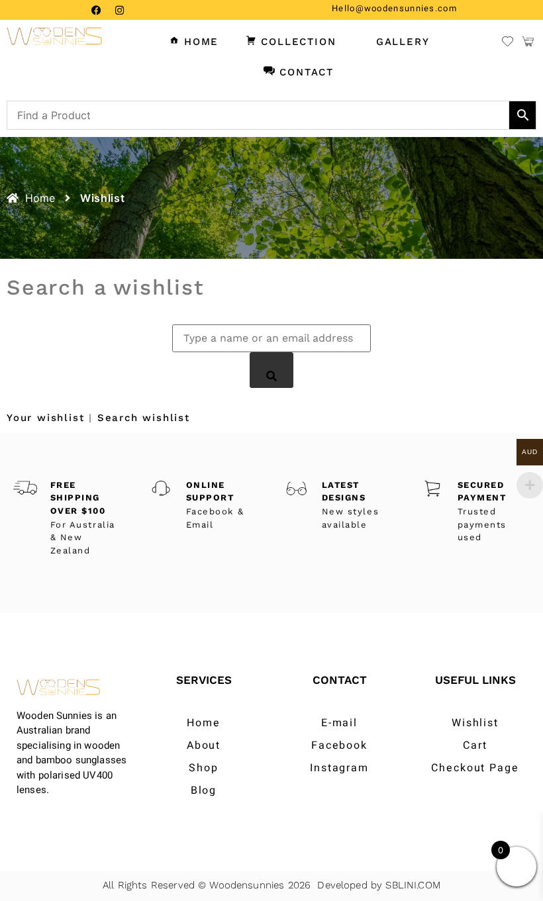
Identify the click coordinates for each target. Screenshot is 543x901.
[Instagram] (119, 10)
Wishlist (475, 723)
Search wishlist (143, 418)
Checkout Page (475, 768)
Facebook (339, 745)
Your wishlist (45, 418)
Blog (204, 790)
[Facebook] (96, 10)
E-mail (339, 723)
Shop (204, 768)
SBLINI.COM (412, 885)
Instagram (339, 768)
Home (204, 723)
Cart (475, 745)
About (204, 745)
